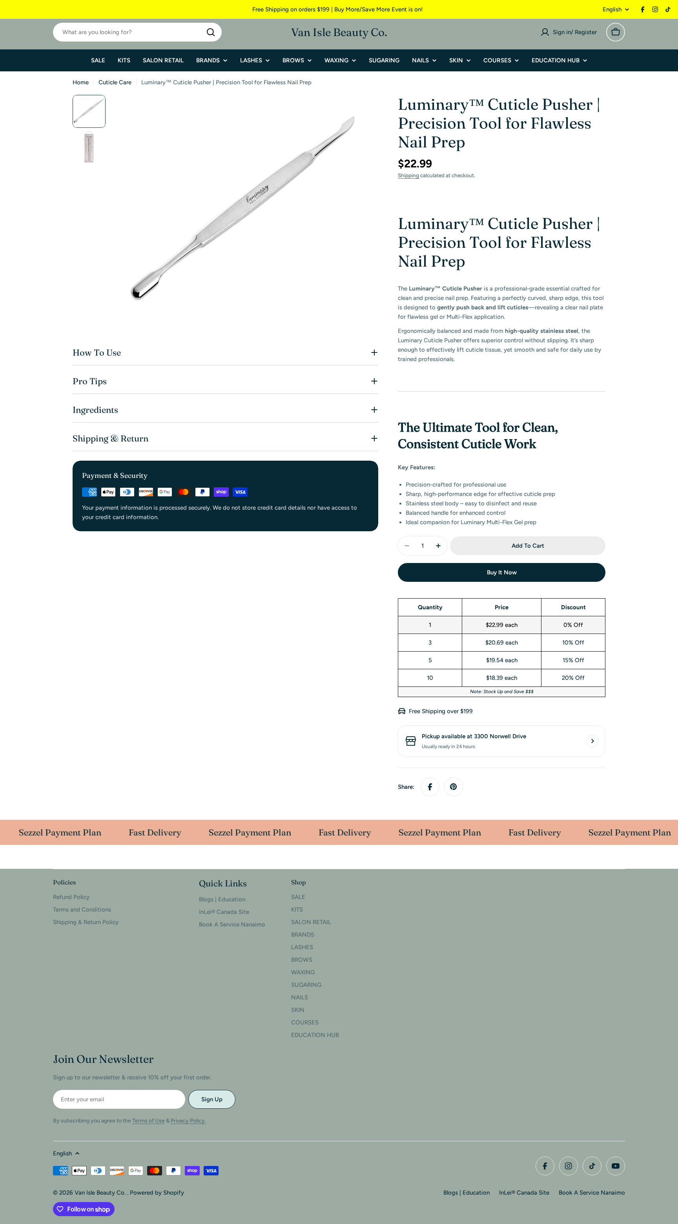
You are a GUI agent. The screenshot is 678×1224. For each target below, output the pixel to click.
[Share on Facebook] (430, 786)
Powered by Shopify (157, 1192)
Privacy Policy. (188, 1120)
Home (81, 82)
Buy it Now (502, 572)
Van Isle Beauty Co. (339, 32)
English (612, 10)
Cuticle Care (114, 82)
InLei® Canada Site (524, 1192)
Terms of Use (148, 1120)
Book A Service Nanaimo (592, 1192)
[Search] (210, 32)
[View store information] (592, 741)
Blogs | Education (466, 1192)
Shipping (408, 175)
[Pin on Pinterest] (453, 786)
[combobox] (137, 32)
